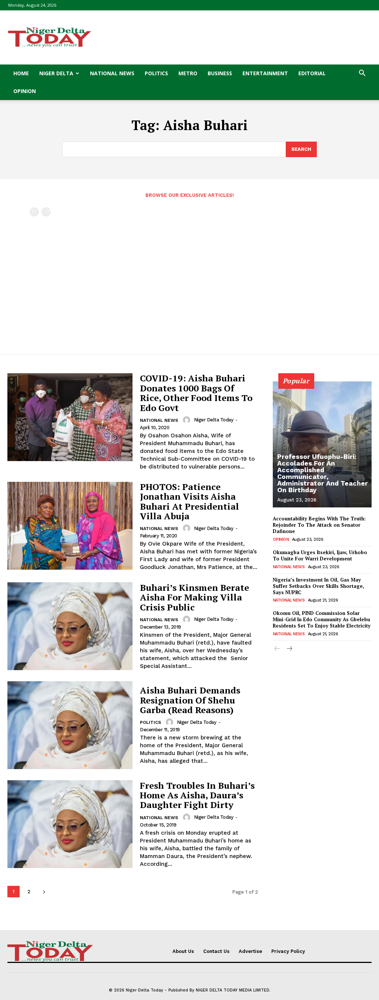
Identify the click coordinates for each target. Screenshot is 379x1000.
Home (21, 73)
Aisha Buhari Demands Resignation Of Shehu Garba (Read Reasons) (190, 700)
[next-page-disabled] (46, 211)
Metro (187, 73)
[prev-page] (34, 211)
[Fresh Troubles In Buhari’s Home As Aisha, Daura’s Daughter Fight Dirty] (70, 824)
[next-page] (44, 891)
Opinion (24, 91)
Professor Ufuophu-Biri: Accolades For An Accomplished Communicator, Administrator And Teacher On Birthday (322, 473)
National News (112, 73)
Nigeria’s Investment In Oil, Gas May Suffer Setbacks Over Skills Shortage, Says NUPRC (318, 586)
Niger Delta (56, 73)
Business (220, 73)
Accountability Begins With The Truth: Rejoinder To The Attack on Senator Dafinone (319, 524)
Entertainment (265, 73)
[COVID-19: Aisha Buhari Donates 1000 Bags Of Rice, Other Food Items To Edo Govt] (70, 417)
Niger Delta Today (214, 420)
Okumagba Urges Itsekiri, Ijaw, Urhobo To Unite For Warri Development (320, 555)
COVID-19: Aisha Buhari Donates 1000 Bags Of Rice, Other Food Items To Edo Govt (196, 392)
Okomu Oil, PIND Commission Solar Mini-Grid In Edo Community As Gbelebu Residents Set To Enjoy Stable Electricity (321, 619)
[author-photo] (187, 420)
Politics (156, 73)
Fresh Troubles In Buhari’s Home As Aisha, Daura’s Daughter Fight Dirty (197, 795)
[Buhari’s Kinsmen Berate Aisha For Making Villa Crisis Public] (70, 626)
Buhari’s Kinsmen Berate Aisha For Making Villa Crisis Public (194, 597)
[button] (362, 73)
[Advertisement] (236, 37)
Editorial (312, 73)
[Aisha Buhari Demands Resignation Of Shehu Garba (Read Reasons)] (70, 725)
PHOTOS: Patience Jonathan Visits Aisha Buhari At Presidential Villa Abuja (189, 501)
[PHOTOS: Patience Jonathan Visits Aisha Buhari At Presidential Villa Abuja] (70, 526)
